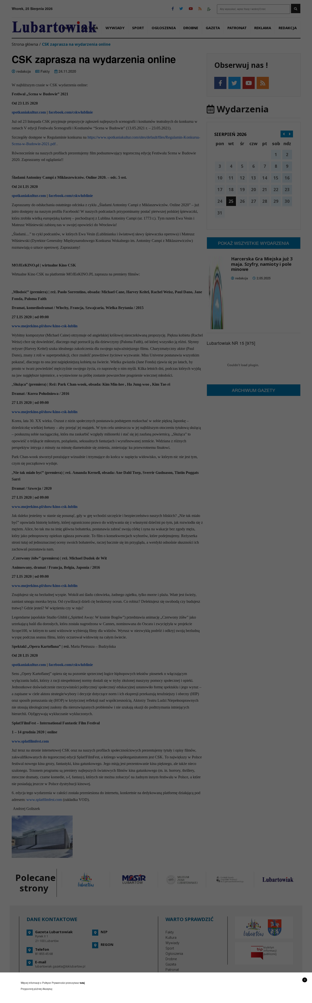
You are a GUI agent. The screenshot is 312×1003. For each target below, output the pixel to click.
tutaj (82, 983)
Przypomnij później (31, 989)
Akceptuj (47, 989)
